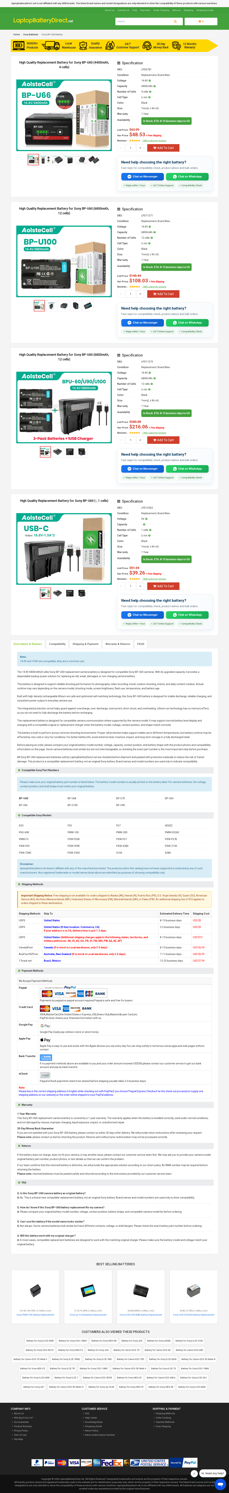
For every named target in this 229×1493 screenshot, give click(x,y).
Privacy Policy (21, 1430)
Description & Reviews (28, 644)
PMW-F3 (23, 839)
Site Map (18, 1439)
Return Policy (91, 1430)
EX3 (21, 825)
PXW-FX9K (74, 846)
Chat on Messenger (145, 176)
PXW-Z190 (171, 846)
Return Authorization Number (100, 1435)
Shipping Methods (165, 1413)
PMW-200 (121, 832)
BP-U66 (23, 805)
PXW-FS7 (121, 839)
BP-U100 (73, 805)
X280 (168, 852)
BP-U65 (169, 798)
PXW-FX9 (24, 846)
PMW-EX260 (172, 832)
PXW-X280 (122, 846)
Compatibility (57, 644)
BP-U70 (120, 798)
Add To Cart (165, 148)
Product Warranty (23, 1426)
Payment (145, 10)
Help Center (91, 1417)
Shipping (188, 10)
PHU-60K (24, 832)
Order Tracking (161, 10)
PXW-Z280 (25, 852)
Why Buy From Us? (23, 1417)
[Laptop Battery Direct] (44, 23)
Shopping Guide (204, 10)
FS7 (118, 825)
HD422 (168, 825)
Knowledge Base (94, 1422)
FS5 (70, 825)
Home (16, 34)
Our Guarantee (21, 1422)
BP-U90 (120, 805)
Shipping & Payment (85, 644)
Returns (176, 10)
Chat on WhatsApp (190, 176)
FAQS (140, 644)
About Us (109, 10)
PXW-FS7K (171, 839)
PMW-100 (73, 832)
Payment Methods (165, 1422)
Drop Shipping (163, 1426)
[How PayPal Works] (183, 1463)
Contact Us (123, 10)
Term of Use (20, 1435)
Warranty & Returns (117, 644)
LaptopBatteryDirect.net (72, 1479)
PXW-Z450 (74, 852)
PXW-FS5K (74, 839)
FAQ (134, 10)
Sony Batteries (30, 34)
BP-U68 (72, 798)
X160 (119, 852)
